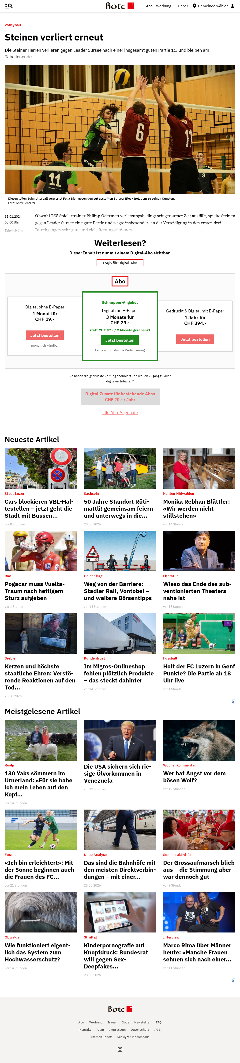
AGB (157, 1030)
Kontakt (85, 1030)
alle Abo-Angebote (120, 412)
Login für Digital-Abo (120, 262)
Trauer (112, 1022)
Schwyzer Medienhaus (133, 1037)
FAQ (159, 1022)
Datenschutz (140, 1030)
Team (100, 1030)
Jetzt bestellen (45, 335)
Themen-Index (101, 1037)
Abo (149, 6)
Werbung (163, 6)
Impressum (117, 1030)
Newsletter (142, 1022)
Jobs (125, 1022)
